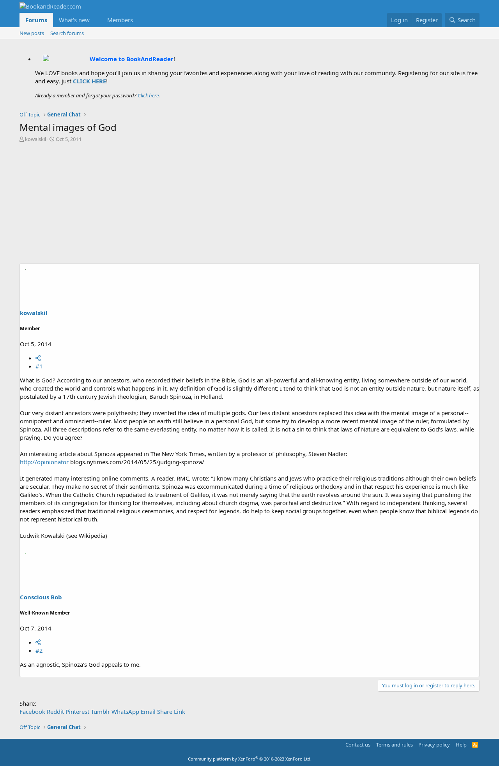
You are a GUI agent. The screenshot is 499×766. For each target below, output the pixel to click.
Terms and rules (394, 744)
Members (120, 20)
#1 (39, 366)
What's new (74, 20)
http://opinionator (44, 462)
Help (461, 744)
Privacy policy (434, 744)
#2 (39, 650)
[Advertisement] (249, 204)
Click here (148, 95)
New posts (31, 33)
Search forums (67, 33)
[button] (95, 20)
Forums (36, 20)
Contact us (357, 744)
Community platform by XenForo (249, 759)
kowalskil (35, 139)
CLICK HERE (89, 81)
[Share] (38, 358)
